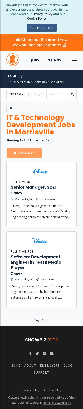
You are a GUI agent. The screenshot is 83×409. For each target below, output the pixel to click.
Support (41, 372)
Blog (68, 365)
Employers (49, 365)
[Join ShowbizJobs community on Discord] (51, 353)
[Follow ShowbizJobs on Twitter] (37, 353)
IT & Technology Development (38, 82)
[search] (72, 94)
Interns (53, 60)
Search (15, 94)
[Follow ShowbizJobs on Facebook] (30, 353)
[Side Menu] (10, 108)
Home (12, 76)
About (30, 365)
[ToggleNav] (74, 60)
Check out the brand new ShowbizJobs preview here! (39, 42)
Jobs (35, 60)
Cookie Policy (37, 18)
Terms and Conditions (57, 403)
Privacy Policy (42, 14)
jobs (25, 76)
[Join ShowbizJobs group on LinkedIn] (44, 353)
